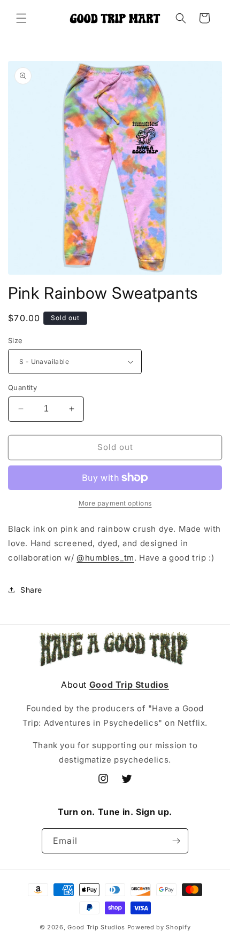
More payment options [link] (115, 503)
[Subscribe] (176, 840)
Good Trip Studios (96, 927)
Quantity (22, 387)
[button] (21, 18)
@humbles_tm (105, 558)
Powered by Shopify (159, 927)
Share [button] (31, 589)
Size (15, 340)
